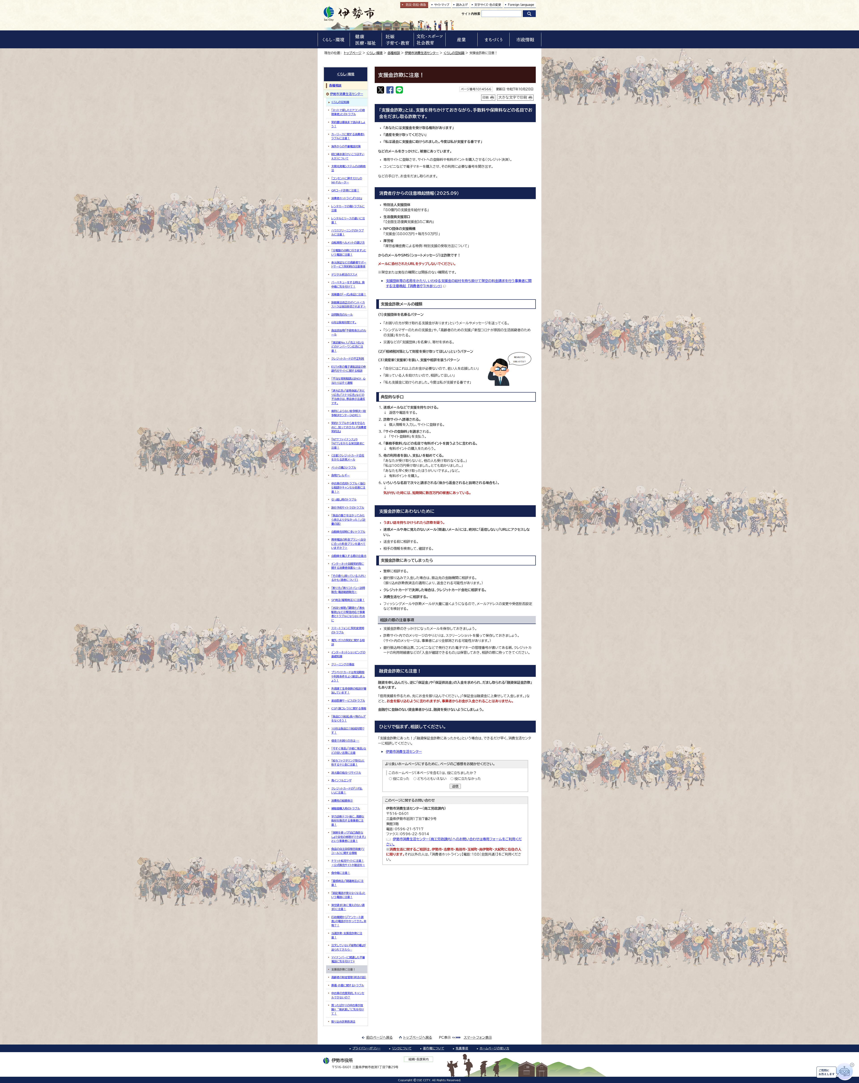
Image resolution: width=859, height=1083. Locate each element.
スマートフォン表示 (478, 1037)
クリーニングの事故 (342, 664)
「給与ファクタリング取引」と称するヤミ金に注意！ (348, 762)
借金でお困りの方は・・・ (345, 740)
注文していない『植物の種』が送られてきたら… (348, 947)
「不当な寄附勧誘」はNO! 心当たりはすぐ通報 (348, 380)
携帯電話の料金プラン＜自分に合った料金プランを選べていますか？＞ (348, 543)
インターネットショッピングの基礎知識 (348, 654)
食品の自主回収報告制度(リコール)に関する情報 (347, 850)
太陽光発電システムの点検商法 (348, 168)
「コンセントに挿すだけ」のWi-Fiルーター (346, 180)
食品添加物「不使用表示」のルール (348, 332)
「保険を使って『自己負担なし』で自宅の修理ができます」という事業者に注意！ (348, 836)
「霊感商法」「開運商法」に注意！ (347, 882)
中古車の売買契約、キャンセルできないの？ (347, 995)
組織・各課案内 (418, 1059)
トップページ (352, 53)
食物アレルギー (340, 475)
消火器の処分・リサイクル (346, 772)
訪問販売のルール (342, 314)
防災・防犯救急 (416, 4)
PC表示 (445, 1037)
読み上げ (462, 4)
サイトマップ (441, 4)
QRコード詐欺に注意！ (345, 190)
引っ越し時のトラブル (344, 499)
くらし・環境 (374, 53)
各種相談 (393, 53)
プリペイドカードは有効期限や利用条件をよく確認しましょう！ (348, 676)
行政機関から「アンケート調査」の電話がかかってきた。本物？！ (348, 921)
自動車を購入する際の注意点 (348, 555)
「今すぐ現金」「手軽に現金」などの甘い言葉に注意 (348, 750)
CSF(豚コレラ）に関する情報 (348, 708)
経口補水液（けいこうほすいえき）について (347, 156)
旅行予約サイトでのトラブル (347, 507)
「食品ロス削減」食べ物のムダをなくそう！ (348, 718)
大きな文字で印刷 (512, 97)
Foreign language (521, 4)
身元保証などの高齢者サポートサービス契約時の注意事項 (348, 264)
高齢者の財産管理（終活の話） (348, 977)
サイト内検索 (470, 13)
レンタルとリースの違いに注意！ (348, 220)
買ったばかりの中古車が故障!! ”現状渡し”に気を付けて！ (347, 1009)
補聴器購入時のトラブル (345, 808)
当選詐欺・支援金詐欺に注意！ (346, 935)
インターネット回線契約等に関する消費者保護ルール (347, 565)
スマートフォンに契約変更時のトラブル (347, 630)
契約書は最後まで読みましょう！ (348, 124)
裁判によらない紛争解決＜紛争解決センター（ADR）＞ (348, 413)
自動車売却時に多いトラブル (348, 531)
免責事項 (462, 1048)
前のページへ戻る (379, 1037)
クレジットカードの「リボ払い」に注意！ (346, 790)
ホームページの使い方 (494, 1048)
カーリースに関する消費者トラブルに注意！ (348, 136)
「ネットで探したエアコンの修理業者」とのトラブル (348, 112)
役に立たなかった (467, 778)
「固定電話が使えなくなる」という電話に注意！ (348, 895)
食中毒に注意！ (340, 872)
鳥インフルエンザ (341, 780)
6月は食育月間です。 (343, 322)
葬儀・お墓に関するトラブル (347, 985)
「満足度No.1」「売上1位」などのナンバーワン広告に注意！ (347, 346)
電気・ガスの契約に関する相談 (348, 642)
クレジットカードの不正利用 (347, 358)
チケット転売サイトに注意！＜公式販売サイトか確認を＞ (348, 862)
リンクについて (402, 1048)
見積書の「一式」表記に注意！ (348, 294)
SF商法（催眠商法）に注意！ (348, 600)
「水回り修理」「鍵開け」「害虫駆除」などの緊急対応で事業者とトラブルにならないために (348, 613)
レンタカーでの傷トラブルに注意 (348, 208)
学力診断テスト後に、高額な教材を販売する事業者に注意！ (347, 820)
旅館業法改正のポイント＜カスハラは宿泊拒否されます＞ (348, 304)
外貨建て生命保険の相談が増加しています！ (348, 690)
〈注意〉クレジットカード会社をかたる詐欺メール (347, 457)
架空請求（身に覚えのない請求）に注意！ (348, 907)
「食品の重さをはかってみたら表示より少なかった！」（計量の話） (348, 519)
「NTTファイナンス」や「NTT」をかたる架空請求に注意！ (347, 443)
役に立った (401, 778)
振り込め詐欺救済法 (343, 1021)
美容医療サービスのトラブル (348, 700)
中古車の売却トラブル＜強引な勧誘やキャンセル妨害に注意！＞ (348, 487)
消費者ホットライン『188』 (346, 198)
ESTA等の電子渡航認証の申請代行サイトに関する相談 (348, 368)
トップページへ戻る (417, 1037)
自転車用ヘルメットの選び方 (348, 242)
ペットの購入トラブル (343, 467)
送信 (455, 786)
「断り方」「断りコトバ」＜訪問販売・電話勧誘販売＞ (348, 589)
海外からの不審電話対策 (346, 146)
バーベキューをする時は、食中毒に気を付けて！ (348, 284)
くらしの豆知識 (454, 53)
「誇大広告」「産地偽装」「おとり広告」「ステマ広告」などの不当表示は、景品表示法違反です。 (348, 396)
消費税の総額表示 (342, 800)
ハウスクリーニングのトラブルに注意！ (347, 232)
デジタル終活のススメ (344, 274)
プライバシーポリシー (366, 1048)
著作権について (433, 1048)
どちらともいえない (432, 778)
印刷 (486, 97)
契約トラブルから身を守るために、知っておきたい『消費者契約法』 (348, 427)
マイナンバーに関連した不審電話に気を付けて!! (348, 959)
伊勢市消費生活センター (422, 53)
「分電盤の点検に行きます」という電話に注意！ (348, 252)
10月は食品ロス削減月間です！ (347, 730)
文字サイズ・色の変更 (487, 4)
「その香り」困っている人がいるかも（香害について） (348, 577)
